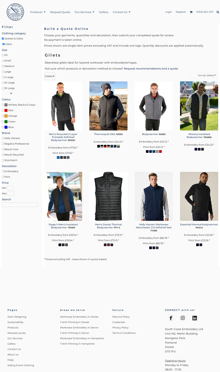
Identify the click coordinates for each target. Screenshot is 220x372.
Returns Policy (121, 316)
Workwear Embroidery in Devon (79, 327)
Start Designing (16, 316)
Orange (12, 115)
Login (168, 11)
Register (181, 11)
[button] (38, 12)
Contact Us (14, 349)
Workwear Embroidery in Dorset (79, 316)
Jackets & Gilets (13, 38)
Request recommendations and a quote (151, 68)
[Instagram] (183, 318)
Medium (9, 66)
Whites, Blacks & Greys (21, 104)
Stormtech (10, 160)
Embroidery (11, 171)
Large (7, 71)
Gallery (11, 343)
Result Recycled (14, 154)
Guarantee (118, 322)
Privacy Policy (120, 327)
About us (12, 354)
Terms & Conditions (124, 333)
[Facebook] (171, 318)
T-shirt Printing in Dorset (74, 322)
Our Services (14, 338)
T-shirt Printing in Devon (74, 333)
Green (12, 121)
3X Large (9, 88)
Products (12, 327)
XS (5, 55)
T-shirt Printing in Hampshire (77, 343)
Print (7, 176)
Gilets (8, 44)
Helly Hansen (12, 138)
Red (10, 110)
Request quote (16, 333)
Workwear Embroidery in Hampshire (82, 338)
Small (7, 60)
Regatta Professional (16, 143)
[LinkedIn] (195, 318)
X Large (8, 77)
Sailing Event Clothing (20, 365)
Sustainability (15, 322)
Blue (11, 127)
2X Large (9, 82)
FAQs (10, 360)
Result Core (11, 149)
